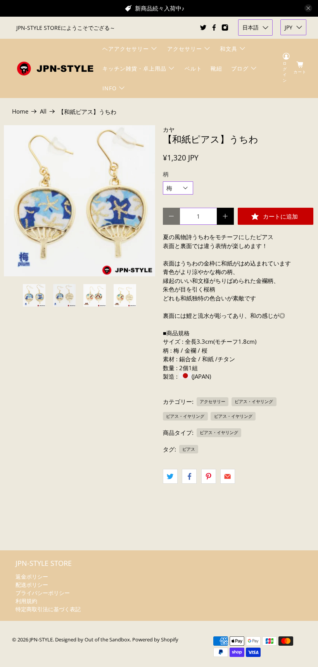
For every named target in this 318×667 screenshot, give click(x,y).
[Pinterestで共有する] (208, 476)
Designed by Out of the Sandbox (92, 639)
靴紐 (216, 68)
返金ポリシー (32, 576)
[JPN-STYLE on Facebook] (214, 27)
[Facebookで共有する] (189, 476)
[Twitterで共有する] (170, 476)
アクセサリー (184, 48)
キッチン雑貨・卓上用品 (134, 68)
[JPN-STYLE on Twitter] (203, 27)
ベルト (193, 68)
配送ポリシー (32, 584)
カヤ (169, 129)
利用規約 (26, 601)
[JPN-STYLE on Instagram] (224, 27)
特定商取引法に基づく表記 (48, 609)
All (43, 111)
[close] (308, 8)
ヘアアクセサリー (125, 48)
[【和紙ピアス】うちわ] (79, 200)
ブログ (240, 68)
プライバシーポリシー (43, 592)
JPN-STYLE (41, 639)
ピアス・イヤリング (254, 401)
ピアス (188, 449)
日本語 (250, 27)
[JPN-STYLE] (55, 68)
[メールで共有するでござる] (227, 476)
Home (20, 111)
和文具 (228, 48)
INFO (109, 88)
